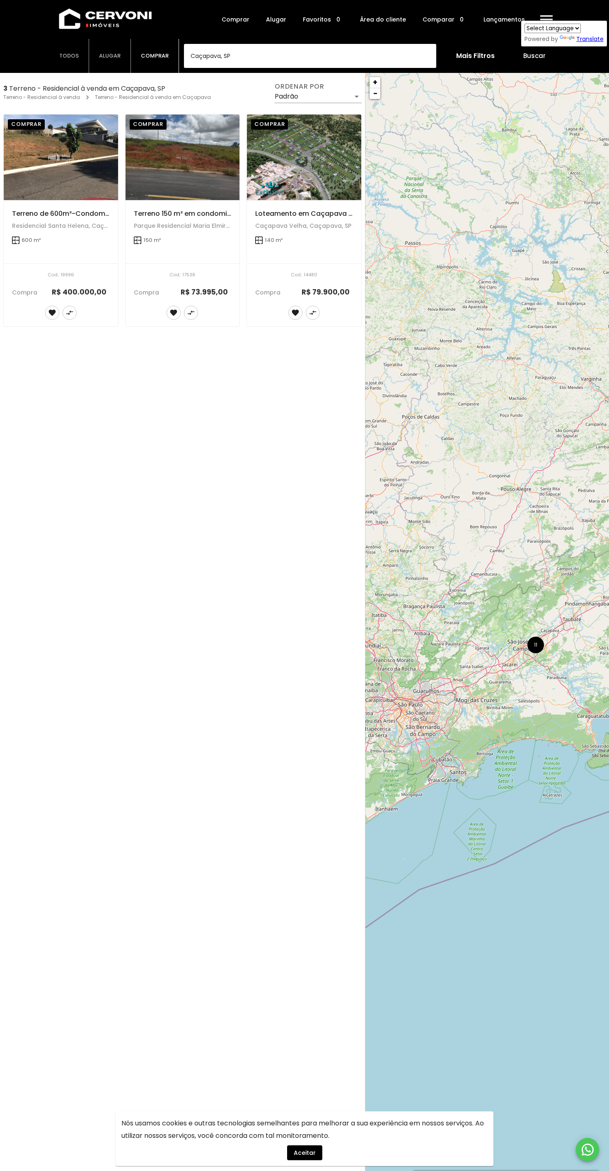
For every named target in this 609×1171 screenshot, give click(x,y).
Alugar (276, 19)
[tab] (69, 56)
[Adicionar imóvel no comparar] (70, 313)
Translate (590, 39)
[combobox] (310, 56)
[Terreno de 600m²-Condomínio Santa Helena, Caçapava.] (61, 157)
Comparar (443, 19)
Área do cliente (383, 19)
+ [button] (375, 82)
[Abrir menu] (546, 19)
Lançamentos (504, 19)
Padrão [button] (286, 96)
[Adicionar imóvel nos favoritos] (52, 313)
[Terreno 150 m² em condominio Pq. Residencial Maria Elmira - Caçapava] (183, 157)
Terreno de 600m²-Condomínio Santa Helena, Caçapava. (108, 213)
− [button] (375, 93)
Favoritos (321, 19)
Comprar (235, 19)
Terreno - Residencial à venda (41, 97)
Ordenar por (299, 86)
